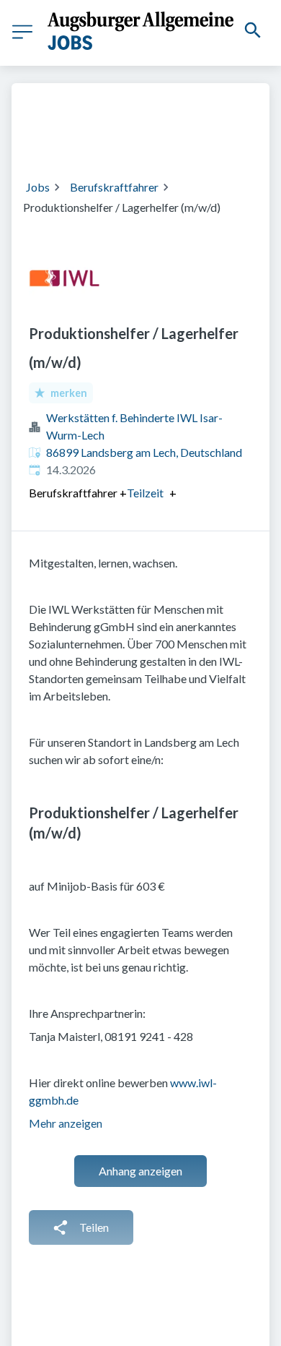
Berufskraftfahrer (114, 187)
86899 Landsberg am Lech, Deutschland (144, 452)
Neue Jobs (150, 139)
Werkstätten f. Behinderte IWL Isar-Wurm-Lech (134, 426)
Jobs (38, 187)
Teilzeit (145, 493)
